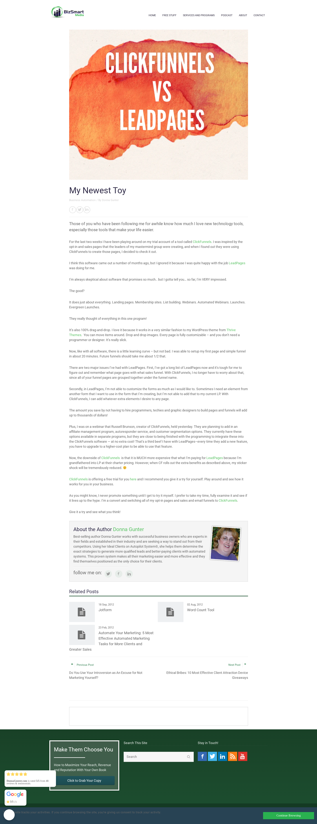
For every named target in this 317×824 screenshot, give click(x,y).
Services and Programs (199, 15)
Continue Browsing (288, 815)
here (133, 479)
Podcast (226, 15)
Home (152, 15)
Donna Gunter (110, 200)
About (243, 15)
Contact (259, 15)
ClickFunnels (202, 242)
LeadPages (237, 263)
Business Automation (82, 200)
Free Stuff (169, 15)
